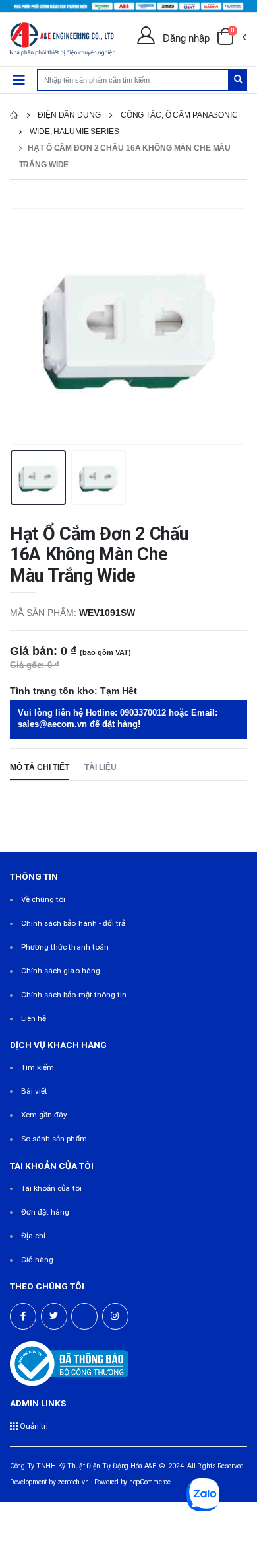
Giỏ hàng (37, 1259)
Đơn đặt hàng (45, 1212)
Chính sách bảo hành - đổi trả (73, 923)
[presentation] (29, 326)
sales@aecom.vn (52, 724)
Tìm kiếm (37, 1067)
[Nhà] (14, 115)
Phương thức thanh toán (65, 947)
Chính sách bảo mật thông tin (74, 994)
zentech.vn (72, 1482)
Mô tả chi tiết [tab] (39, 767)
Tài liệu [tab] (100, 767)
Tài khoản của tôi (51, 1188)
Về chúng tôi (43, 899)
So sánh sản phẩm (54, 1138)
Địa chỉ (33, 1235)
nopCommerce (150, 1482)
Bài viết (34, 1091)
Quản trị (33, 1426)
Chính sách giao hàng (60, 970)
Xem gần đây (44, 1114)
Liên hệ (33, 1018)
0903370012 (143, 713)
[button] (231, 39)
